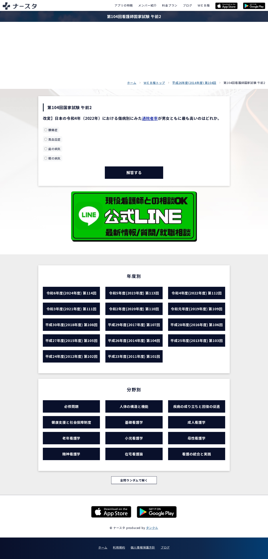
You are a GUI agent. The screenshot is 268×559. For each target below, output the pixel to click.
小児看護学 (134, 438)
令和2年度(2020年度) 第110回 (134, 308)
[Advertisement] (134, 52)
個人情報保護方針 (143, 547)
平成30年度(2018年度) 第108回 (71, 324)
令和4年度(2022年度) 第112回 (197, 292)
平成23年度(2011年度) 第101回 (134, 356)
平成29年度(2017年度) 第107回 (134, 324)
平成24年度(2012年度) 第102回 (71, 356)
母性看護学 (197, 438)
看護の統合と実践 (196, 453)
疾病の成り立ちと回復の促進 (196, 406)
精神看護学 (71, 453)
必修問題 (71, 406)
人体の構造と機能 (134, 406)
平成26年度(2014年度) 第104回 (194, 82)
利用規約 (119, 547)
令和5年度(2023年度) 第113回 (134, 292)
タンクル (152, 527)
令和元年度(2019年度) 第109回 (196, 308)
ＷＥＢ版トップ (154, 82)
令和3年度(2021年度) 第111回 (71, 308)
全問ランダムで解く (134, 480)
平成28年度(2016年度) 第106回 (196, 324)
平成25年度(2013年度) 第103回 (196, 340)
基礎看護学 (134, 422)
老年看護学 (71, 438)
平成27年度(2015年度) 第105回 (71, 340)
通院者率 (150, 118)
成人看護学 (197, 422)
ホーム (131, 82)
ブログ (165, 547)
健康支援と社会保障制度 (71, 422)
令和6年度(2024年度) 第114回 (71, 292)
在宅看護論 (134, 453)
